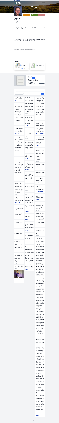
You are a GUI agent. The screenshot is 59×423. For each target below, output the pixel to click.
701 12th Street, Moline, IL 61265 (24, 67)
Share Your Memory (42, 83)
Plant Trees (26, 68)
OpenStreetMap (30, 421)
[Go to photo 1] (18, 277)
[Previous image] (14, 274)
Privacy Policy (28, 420)
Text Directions (22, 68)
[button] (17, 64)
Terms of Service (31, 420)
